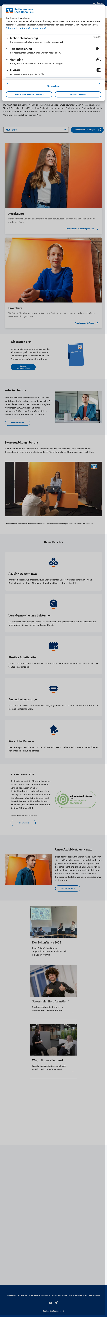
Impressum (38, 28)
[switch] (98, 48)
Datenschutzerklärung (17, 28)
